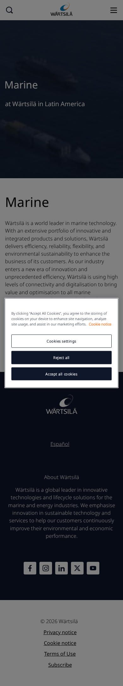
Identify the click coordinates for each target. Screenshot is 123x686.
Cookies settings (61, 340)
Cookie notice (100, 323)
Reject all (61, 357)
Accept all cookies (61, 373)
